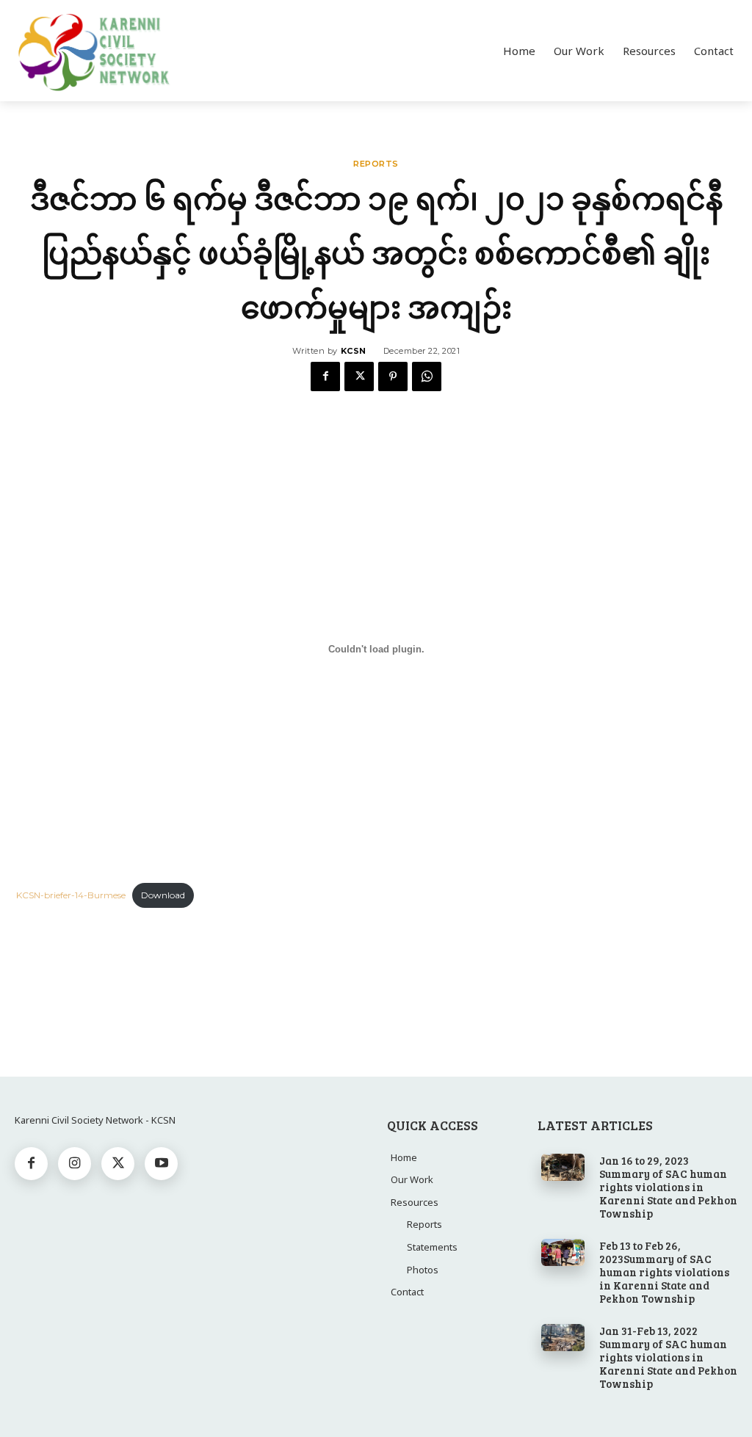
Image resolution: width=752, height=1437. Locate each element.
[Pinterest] (393, 376)
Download (163, 895)
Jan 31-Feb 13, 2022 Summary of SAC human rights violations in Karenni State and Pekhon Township (668, 1357)
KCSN (353, 351)
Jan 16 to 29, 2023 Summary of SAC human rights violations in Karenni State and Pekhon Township (668, 1186)
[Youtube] (161, 1163)
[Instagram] (74, 1163)
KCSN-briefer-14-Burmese (71, 895)
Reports (376, 164)
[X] (359, 376)
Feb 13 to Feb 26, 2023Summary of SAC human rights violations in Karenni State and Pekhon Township (664, 1272)
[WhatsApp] (426, 376)
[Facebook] (325, 376)
